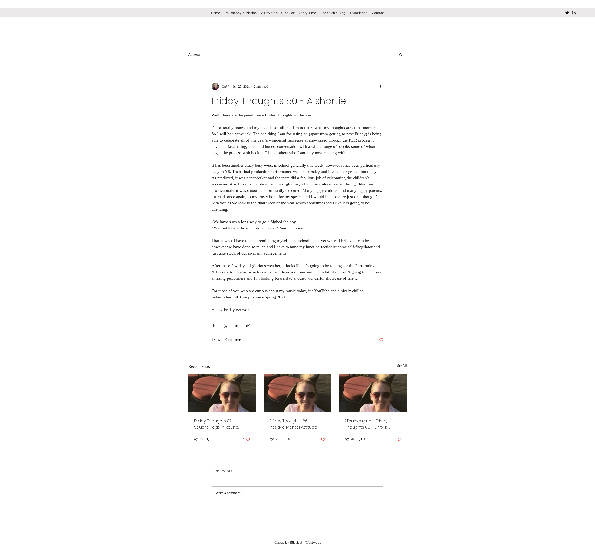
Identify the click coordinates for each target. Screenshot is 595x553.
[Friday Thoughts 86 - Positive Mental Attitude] (297, 393)
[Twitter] (567, 12)
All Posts (194, 54)
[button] (401, 54)
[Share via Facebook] (214, 325)
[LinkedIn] (574, 12)
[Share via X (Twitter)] (225, 325)
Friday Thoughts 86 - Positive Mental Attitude (293, 424)
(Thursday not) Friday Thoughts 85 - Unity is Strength (366, 424)
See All (402, 366)
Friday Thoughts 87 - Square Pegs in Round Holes (216, 424)
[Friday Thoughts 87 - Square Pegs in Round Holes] (222, 393)
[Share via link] (248, 325)
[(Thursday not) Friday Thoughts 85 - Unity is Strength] (373, 393)
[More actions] (380, 86)
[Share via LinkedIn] (236, 325)
